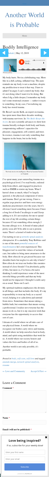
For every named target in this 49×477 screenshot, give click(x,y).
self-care (21, 358)
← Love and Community (14, 371)
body (14, 358)
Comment (8, 388)
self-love (30, 358)
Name (6, 417)
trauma (6, 365)
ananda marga (9, 361)
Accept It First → (38, 371)
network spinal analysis (32, 236)
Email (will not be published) (17, 429)
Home (24, 3)
